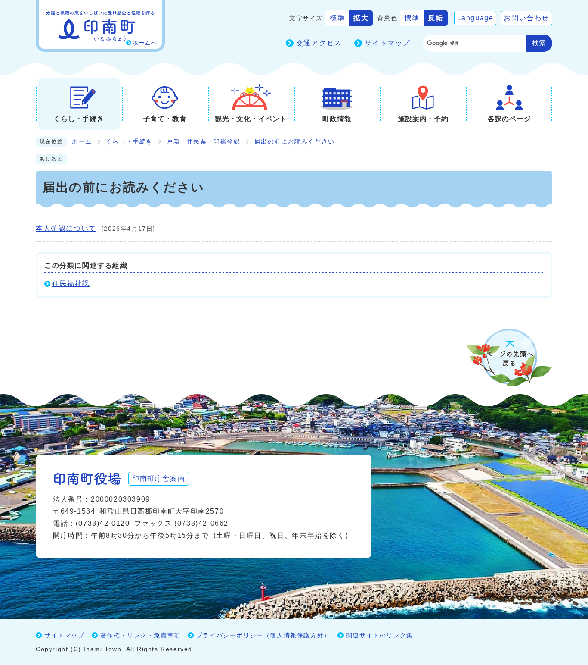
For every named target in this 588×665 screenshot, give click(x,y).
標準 (337, 18)
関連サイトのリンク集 (379, 635)
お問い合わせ (526, 18)
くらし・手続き (129, 141)
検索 (539, 43)
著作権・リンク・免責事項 (140, 635)
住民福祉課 (71, 283)
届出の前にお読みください (294, 141)
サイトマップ (387, 43)
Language (475, 18)
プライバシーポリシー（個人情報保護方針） (263, 635)
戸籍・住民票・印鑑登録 (204, 141)
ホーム (82, 141)
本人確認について (66, 228)
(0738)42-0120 (103, 523)
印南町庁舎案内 (158, 478)
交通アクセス (319, 43)
